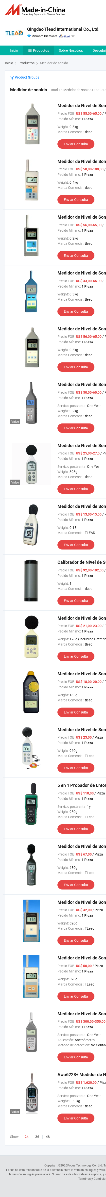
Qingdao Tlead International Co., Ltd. (63, 29)
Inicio (14, 50)
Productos (41, 50)
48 (48, 1136)
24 (27, 1137)
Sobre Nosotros (71, 50)
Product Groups (26, 77)
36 (37, 1136)
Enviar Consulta (76, 144)
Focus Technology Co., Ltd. (85, 1165)
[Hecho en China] (36, 10)
